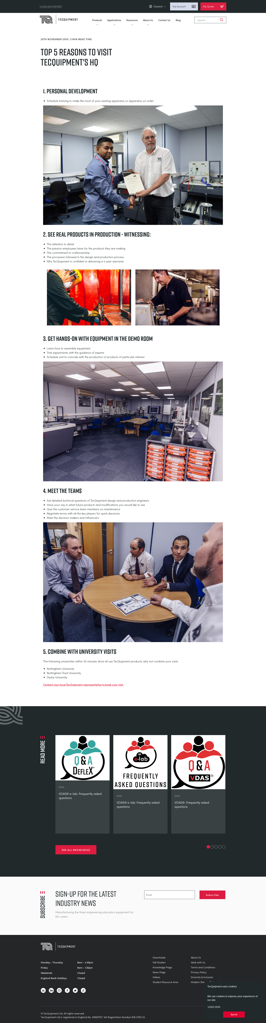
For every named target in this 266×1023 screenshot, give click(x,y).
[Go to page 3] (216, 847)
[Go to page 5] (223, 847)
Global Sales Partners (51, 6)
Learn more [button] (214, 1006)
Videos (156, 977)
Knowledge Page (162, 967)
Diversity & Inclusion (202, 977)
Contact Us (164, 20)
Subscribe (212, 894)
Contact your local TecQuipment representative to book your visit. (83, 685)
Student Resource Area (165, 982)
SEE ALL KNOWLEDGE (76, 849)
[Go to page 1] (208, 847)
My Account (179, 6)
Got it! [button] (234, 1014)
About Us (148, 20)
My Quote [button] (208, 6)
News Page (159, 972)
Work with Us (198, 962)
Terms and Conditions (203, 967)
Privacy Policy (198, 972)
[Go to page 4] (220, 847)
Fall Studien (159, 962)
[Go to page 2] (212, 847)
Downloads (159, 957)
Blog (178, 20)
